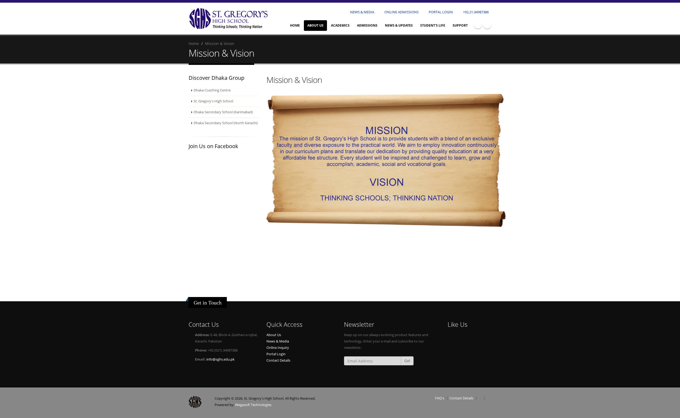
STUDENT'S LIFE (432, 25)
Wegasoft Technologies (253, 405)
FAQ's (439, 398)
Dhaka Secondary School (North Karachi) (226, 123)
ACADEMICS (340, 25)
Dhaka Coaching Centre (212, 90)
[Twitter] (487, 25)
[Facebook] (478, 25)
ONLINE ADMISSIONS (401, 12)
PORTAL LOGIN (440, 12)
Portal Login (276, 354)
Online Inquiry (277, 347)
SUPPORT (460, 25)
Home (295, 25)
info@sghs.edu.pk (220, 359)
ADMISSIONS (367, 25)
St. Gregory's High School (213, 101)
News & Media (277, 341)
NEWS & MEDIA (361, 12)
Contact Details (278, 360)
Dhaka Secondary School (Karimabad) (223, 112)
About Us (273, 335)
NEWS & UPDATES (399, 25)
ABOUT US (315, 25)
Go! (407, 360)
